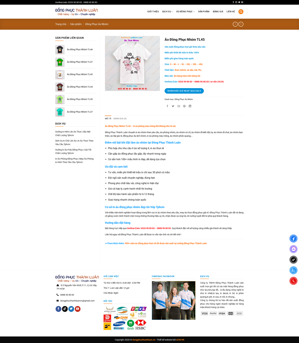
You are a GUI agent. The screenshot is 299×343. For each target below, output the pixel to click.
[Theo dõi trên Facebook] (233, 2)
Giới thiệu (153, 11)
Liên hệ (231, 11)
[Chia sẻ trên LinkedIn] (190, 106)
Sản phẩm (203, 11)
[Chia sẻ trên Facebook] (167, 106)
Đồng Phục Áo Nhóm (96, 24)
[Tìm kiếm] (240, 11)
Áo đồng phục (184, 11)
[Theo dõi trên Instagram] (236, 2)
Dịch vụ (166, 11)
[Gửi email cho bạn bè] (178, 106)
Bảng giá (218, 11)
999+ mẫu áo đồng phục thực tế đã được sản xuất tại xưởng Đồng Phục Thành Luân (156, 243)
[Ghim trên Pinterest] (184, 106)
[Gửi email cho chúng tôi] (242, 2)
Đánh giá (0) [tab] (120, 118)
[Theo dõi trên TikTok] (65, 309)
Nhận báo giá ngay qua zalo (184, 91)
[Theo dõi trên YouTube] (78, 309)
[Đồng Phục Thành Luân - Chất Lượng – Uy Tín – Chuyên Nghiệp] (76, 12)
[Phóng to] (109, 87)
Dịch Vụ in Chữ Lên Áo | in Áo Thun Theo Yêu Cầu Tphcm (74, 142)
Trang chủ (60, 24)
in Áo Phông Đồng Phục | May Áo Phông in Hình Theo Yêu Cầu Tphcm (74, 160)
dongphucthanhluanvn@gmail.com (77, 300)
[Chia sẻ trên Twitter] (173, 106)
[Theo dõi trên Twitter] (239, 2)
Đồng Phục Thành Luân (221, 212)
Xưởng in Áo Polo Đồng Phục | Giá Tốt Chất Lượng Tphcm (73, 151)
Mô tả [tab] (108, 118)
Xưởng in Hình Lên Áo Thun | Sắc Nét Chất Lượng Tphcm (72, 133)
